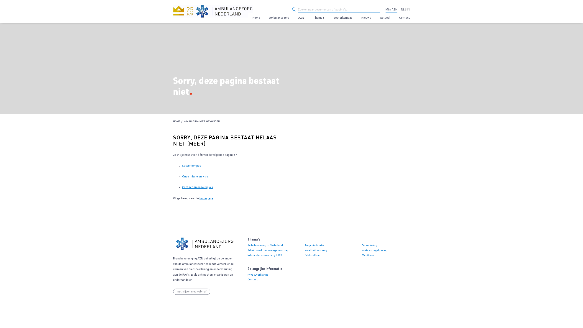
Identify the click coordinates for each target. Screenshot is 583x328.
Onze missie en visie (195, 176)
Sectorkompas (191, 165)
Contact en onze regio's (197, 187)
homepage (206, 198)
